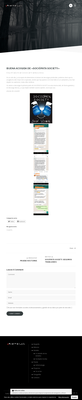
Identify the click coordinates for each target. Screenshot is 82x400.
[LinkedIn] (72, 248)
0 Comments (24, 73)
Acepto (74, 397)
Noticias (41, 73)
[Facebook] (63, 248)
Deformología (40, 365)
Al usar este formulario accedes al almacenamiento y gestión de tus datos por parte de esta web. (40, 308)
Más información (63, 397)
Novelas (36, 350)
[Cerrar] (70, 391)
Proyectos (37, 368)
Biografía (36, 344)
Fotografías (37, 374)
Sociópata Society (41, 359)
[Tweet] (66, 248)
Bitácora (36, 73)
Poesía (36, 362)
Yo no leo (39, 371)
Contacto (37, 378)
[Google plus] (69, 248)
